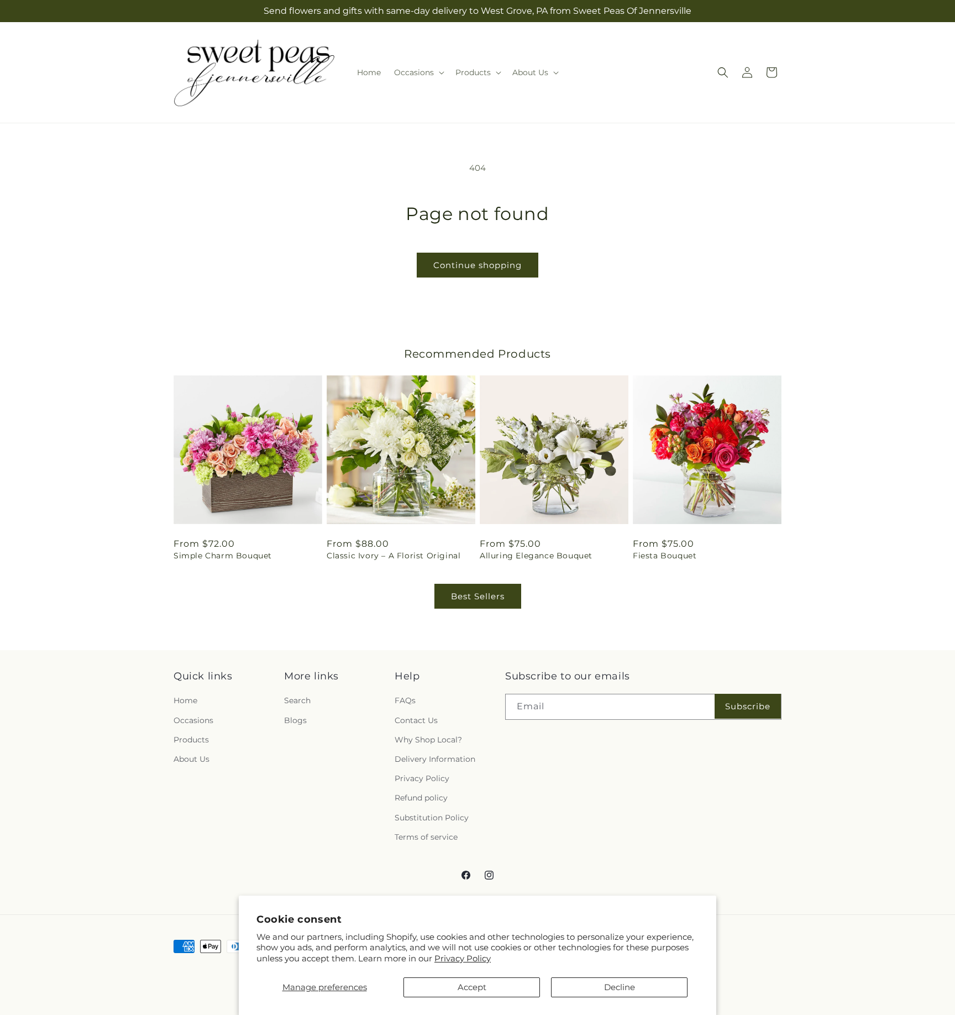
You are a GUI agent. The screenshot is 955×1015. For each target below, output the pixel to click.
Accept (472, 987)
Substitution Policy (432, 818)
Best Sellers (478, 596)
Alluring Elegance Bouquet (536, 556)
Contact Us (416, 720)
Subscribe (747, 706)
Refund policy (421, 798)
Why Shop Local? (428, 740)
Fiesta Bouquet (664, 556)
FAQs (405, 700)
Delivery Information (435, 759)
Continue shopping (477, 265)
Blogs (295, 720)
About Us (191, 759)
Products (191, 740)
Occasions (193, 720)
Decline (619, 987)
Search (297, 700)
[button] (418, 72)
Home (185, 700)
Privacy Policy (462, 958)
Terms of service (426, 837)
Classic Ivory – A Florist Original (393, 556)
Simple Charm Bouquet (223, 556)
